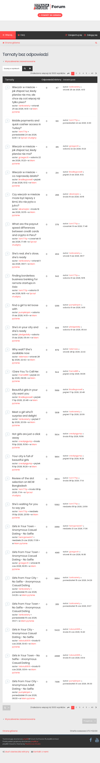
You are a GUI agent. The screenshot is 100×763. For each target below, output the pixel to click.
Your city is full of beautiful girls (22, 458)
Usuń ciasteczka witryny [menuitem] (17, 751)
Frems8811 (23, 374)
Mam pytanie (20, 543)
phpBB (26, 739)
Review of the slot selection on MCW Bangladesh (23, 482)
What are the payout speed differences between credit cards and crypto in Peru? (25, 229)
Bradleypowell (25, 179)
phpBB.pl (34, 741)
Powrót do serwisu (51, 15)
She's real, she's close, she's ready (25, 255)
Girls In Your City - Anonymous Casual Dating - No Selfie (24, 633)
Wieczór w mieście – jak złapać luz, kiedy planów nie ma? (24, 150)
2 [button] (76, 73)
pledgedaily (24, 334)
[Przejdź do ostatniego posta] (81, 87)
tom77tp (23, 131)
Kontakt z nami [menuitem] (40, 751)
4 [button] (83, 73)
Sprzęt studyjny (28, 137)
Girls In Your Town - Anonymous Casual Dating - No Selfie (24, 530)
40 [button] (92, 73)
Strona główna (10, 731)
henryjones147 (26, 537)
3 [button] (79, 73)
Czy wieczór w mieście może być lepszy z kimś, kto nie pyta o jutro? (26, 200)
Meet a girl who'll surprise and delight (24, 414)
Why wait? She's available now (22, 351)
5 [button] (86, 73)
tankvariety (24, 105)
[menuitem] (21, 35)
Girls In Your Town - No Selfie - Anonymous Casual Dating (26, 659)
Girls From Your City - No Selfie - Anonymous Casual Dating (26, 581)
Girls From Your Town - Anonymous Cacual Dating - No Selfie (26, 555)
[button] (68, 73)
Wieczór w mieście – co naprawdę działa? (25, 174)
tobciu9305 (24, 640)
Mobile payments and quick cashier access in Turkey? (26, 124)
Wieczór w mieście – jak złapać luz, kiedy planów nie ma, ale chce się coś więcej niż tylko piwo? (26, 95)
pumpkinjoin (24, 312)
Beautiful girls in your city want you (25, 391)
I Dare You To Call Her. (25, 371)
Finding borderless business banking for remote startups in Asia (25, 281)
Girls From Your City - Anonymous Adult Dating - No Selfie (25, 685)
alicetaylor (24, 209)
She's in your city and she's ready (25, 329)
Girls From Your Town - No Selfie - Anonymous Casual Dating (26, 607)
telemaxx (23, 356)
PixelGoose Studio (33, 744)
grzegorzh (24, 157)
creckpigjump (25, 441)
